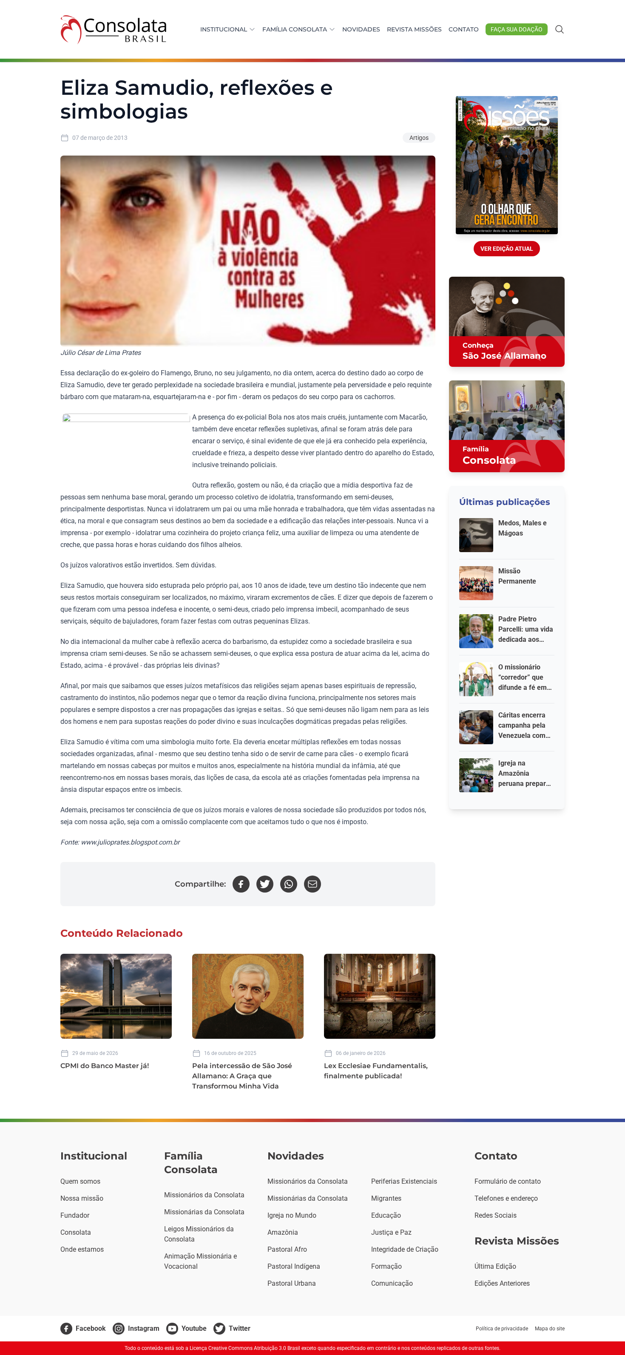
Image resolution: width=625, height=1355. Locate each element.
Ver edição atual (506, 248)
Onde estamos (82, 1249)
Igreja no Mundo (291, 1215)
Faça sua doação (517, 29)
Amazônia (282, 1232)
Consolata (75, 1232)
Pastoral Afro (287, 1249)
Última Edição (495, 1266)
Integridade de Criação (404, 1249)
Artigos (419, 137)
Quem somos (80, 1181)
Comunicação (392, 1283)
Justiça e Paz (391, 1232)
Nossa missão (81, 1198)
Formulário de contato (507, 1181)
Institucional (223, 29)
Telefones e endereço (506, 1198)
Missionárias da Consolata (204, 1212)
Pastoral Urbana (291, 1283)
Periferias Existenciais (404, 1181)
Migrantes (386, 1198)
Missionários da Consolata (204, 1195)
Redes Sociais (495, 1215)
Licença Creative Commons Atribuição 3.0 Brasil (245, 1348)
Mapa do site (550, 1329)
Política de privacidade (502, 1329)
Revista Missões (414, 29)
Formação (386, 1266)
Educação (386, 1215)
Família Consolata (294, 29)
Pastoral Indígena (293, 1266)
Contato (464, 29)
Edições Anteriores (502, 1283)
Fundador (74, 1215)
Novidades (361, 29)
